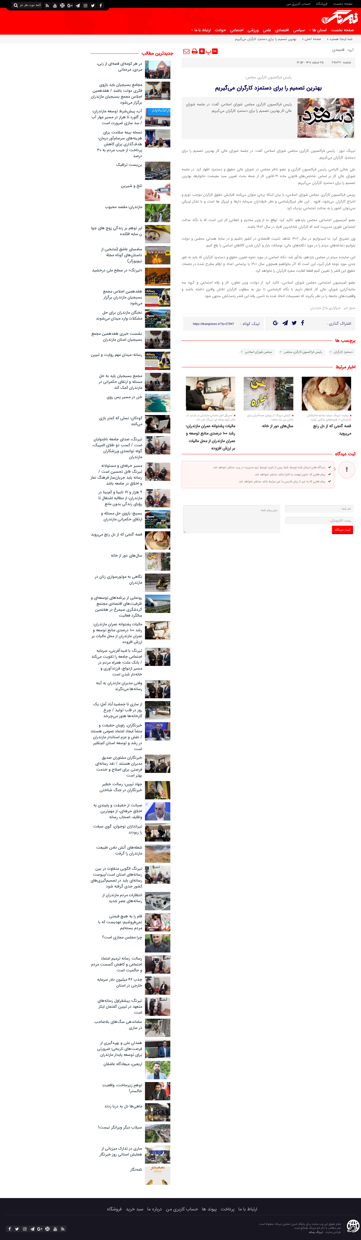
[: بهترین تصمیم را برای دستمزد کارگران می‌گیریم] (187, 51)
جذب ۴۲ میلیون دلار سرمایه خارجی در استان (119, 982)
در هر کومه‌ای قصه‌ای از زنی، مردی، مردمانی (119, 67)
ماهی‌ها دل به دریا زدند (123, 1106)
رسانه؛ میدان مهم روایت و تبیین (116, 355)
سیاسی (299, 30)
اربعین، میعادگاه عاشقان (123, 1064)
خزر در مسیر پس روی (124, 397)
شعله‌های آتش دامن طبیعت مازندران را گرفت (119, 850)
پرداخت (227, 1209)
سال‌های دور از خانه (277, 426)
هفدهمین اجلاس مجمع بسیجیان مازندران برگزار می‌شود (122, 297)
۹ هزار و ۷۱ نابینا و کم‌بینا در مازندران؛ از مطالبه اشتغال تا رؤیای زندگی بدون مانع (120, 498)
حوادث (220, 30)
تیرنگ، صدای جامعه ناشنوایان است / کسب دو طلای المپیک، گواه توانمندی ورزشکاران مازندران (117, 448)
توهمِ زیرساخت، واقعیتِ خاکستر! (122, 1088)
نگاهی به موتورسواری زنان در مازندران (118, 580)
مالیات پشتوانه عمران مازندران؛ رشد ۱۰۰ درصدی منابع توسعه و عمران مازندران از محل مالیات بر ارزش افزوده (117, 633)
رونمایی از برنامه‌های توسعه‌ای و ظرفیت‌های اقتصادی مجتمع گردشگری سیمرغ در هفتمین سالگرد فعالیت (116, 607)
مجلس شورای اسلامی (258, 352)
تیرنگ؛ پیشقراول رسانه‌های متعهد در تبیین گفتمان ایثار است (120, 1007)
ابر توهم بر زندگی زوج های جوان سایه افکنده (116, 231)
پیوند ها (209, 1209)
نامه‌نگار (136, 1170)
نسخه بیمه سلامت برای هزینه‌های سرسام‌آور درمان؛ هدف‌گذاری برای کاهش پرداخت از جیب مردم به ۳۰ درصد (119, 144)
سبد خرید (134, 1209)
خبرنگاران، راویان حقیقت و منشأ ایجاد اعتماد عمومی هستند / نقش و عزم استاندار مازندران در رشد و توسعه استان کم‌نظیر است (116, 737)
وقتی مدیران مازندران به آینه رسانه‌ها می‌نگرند (119, 686)
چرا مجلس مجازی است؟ (122, 937)
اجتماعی (236, 30)
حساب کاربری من (299, 3)
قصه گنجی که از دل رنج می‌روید (116, 534)
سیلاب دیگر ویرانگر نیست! (120, 1127)
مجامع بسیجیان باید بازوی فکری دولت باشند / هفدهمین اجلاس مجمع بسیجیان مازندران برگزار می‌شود (116, 94)
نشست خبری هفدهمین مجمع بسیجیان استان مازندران (116, 337)
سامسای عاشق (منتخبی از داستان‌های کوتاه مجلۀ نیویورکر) (121, 255)
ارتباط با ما (203, 30)
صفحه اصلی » (311, 39)
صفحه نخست (343, 3)
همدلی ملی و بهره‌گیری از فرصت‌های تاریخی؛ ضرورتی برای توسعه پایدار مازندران (119, 1049)
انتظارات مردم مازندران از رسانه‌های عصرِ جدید (122, 898)
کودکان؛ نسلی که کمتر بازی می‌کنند (120, 421)
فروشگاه (321, 3)
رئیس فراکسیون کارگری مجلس (303, 352)
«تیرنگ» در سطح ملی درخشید (117, 270)
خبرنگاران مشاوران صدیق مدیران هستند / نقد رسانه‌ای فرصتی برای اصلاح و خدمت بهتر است (118, 767)
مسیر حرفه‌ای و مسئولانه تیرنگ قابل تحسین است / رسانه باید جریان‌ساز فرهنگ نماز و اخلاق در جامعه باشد (116, 475)
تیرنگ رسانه (316, 1232)
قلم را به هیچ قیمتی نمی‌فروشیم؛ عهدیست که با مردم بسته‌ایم (120, 922)
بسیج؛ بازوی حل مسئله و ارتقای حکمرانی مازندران (121, 516)
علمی (267, 30)
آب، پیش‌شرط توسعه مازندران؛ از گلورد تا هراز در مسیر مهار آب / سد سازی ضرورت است (117, 117)
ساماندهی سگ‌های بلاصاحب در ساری (118, 1025)
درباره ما (154, 1209)
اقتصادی (282, 30)
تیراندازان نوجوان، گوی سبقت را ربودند (117, 829)
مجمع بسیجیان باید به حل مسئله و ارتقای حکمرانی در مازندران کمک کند (120, 382)
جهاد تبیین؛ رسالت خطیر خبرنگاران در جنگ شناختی (121, 787)
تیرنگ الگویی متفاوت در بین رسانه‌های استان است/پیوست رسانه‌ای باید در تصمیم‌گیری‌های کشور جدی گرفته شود (116, 877)
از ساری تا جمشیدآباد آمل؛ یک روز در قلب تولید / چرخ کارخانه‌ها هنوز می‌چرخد (117, 710)
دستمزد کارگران (343, 352)
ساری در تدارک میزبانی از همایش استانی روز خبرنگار (121, 1151)
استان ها (319, 30)
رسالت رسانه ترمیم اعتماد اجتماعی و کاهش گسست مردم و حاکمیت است (116, 964)
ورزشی (253, 30)
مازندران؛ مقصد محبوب (123, 207)
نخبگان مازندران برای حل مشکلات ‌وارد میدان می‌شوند (119, 315)
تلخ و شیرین (131, 186)
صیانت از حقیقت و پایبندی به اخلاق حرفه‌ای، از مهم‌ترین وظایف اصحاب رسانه (117, 811)
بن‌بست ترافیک (129, 165)
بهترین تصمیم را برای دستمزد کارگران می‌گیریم (268, 88)
